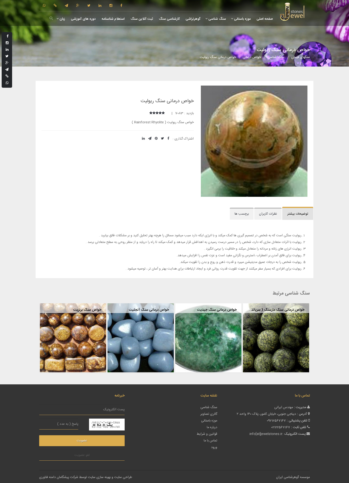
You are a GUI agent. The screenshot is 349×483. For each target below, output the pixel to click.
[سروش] (55, 5)
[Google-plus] (78, 5)
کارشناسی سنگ (169, 19)
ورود (214, 447)
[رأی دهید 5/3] (157, 113)
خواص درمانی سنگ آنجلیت (149, 310)
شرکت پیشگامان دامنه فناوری (58, 477)
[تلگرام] (66, 5)
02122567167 (280, 427)
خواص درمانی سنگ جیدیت (217, 310)
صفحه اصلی (264, 19)
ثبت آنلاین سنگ (141, 19)
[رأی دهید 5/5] (150, 113)
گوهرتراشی (192, 19)
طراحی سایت (123, 477)
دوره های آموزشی (83, 19)
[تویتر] (89, 5)
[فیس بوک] (121, 5)
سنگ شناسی (217, 19)
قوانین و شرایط (207, 434)
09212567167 (276, 421)
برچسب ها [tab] (242, 214)
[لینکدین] (100, 5)
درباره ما (212, 427)
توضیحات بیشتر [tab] (297, 214)
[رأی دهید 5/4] (154, 113)
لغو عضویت (82, 455)
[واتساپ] (44, 5)
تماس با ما (210, 441)
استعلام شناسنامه (113, 19)
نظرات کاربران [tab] (268, 214)
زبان (62, 19)
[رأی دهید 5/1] (163, 113)
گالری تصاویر (208, 414)
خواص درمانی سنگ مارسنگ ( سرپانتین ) (274, 310)
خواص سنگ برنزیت (87, 310)
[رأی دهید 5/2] (160, 113)
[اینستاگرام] (111, 5)
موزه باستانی (242, 19)
